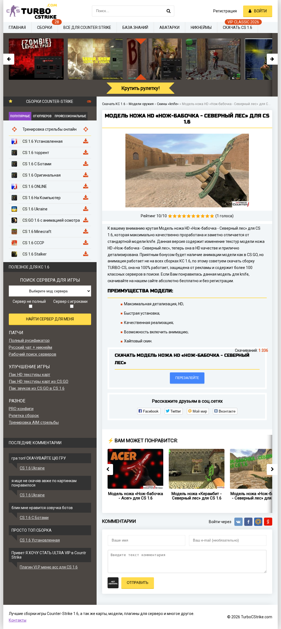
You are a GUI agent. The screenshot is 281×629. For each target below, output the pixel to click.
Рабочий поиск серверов (32, 354)
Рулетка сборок (24, 415)
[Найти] (168, 11)
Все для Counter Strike (87, 27)
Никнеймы (201, 27)
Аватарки (169, 27)
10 (212, 216)
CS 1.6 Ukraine (32, 468)
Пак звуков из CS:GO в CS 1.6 (36, 388)
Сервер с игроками (70, 301)
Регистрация (225, 11)
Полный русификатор (29, 340)
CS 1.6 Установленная (40, 540)
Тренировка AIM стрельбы (34, 422)
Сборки (44, 27)
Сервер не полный (29, 301)
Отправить (137, 583)
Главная (17, 27)
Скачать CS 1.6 (237, 27)
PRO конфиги (21, 408)
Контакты (17, 620)
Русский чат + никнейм (30, 347)
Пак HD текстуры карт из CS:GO (38, 381)
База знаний (135, 27)
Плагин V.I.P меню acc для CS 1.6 (49, 567)
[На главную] (30, 11)
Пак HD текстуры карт (29, 374)
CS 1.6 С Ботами (34, 517)
